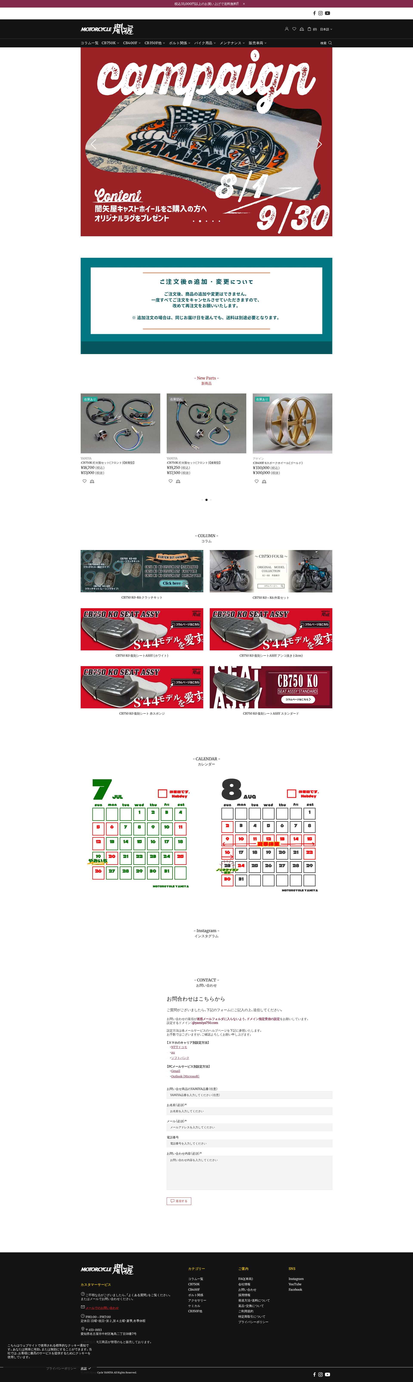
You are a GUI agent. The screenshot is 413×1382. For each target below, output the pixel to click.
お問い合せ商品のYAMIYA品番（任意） (192, 1089)
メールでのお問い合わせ (102, 1308)
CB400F (194, 1290)
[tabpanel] (206, 141)
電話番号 (173, 1137)
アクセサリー (197, 1300)
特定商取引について (251, 1316)
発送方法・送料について (254, 1300)
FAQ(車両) (245, 1279)
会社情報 (244, 1284)
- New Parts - (206, 381)
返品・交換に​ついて (251, 1306)
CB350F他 (195, 1311)
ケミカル (194, 1306)
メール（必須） (176, 1121)
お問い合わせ (247, 1290)
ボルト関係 (195, 1295)
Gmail (175, 1071)
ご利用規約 (245, 1311)
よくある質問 (137, 1295)
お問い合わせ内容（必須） (183, 1153)
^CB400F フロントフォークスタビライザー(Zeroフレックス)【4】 (292, 464)
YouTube (295, 1284)
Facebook (295, 1290)
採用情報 (244, 1295)
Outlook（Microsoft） (185, 1076)
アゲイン (86, 458)
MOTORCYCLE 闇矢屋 (107, 29)
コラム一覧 (195, 1279)
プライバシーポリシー (253, 1322)
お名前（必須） (176, 1105)
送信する (182, 1201)
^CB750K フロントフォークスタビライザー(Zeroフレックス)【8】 (206, 464)
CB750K (194, 1284)
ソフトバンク (180, 1058)
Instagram (296, 1279)
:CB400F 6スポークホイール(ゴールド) (106, 463)
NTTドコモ (179, 1047)
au (173, 1052)
